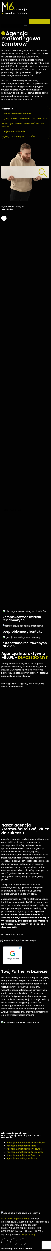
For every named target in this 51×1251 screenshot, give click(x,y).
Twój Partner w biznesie (13, 131)
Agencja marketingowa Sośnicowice (25, 1151)
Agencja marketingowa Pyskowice (24, 1148)
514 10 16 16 (6, 1218)
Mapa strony (28, 1234)
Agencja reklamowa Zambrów (16, 113)
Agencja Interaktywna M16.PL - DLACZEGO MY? (24, 118)
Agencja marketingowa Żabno (22, 1158)
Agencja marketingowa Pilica (21, 1145)
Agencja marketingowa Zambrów (18, 136)
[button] (25, 26)
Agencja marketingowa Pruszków (24, 1155)
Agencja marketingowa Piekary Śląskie (26, 1142)
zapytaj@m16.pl (22, 1218)
